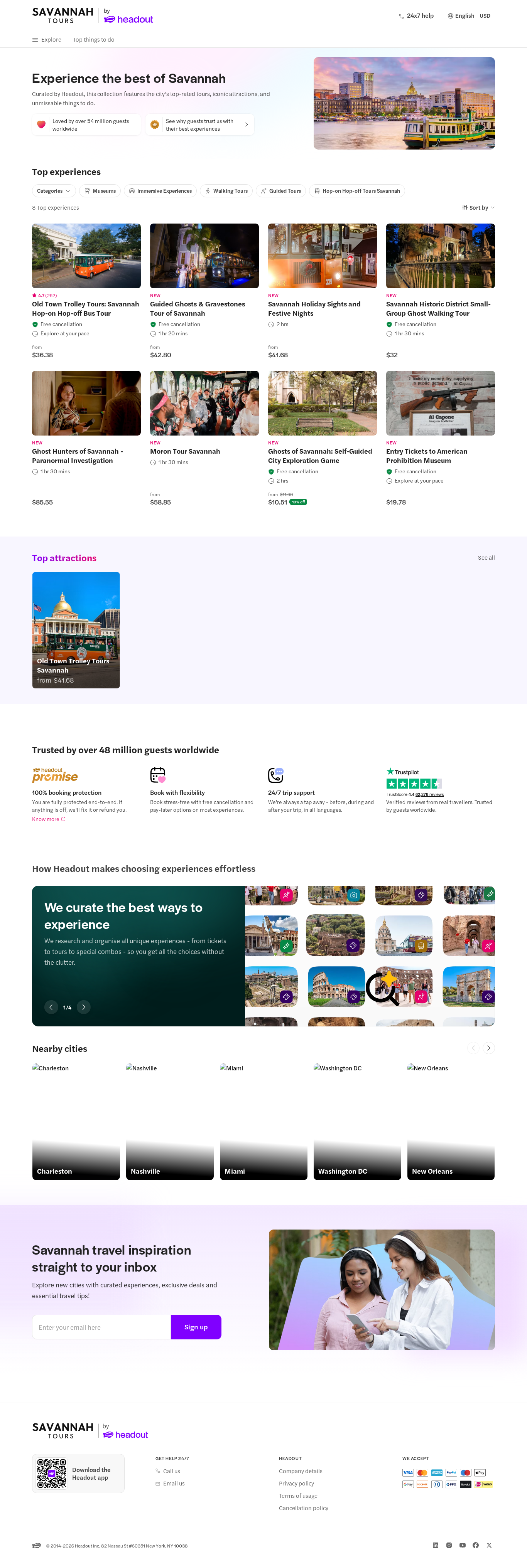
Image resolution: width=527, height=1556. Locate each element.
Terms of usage (298, 1495)
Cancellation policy (303, 1508)
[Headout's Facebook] (476, 1545)
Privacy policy (296, 1483)
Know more (45, 819)
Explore (51, 39)
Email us (174, 1483)
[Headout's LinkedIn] (435, 1545)
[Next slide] (489, 1048)
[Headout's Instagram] (449, 1545)
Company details (301, 1471)
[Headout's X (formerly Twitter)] (489, 1545)
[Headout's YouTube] (462, 1545)
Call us (171, 1471)
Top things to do (94, 39)
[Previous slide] (473, 1048)
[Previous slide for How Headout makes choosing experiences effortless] (51, 1007)
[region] (86, 256)
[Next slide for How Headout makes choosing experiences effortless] (84, 1007)
